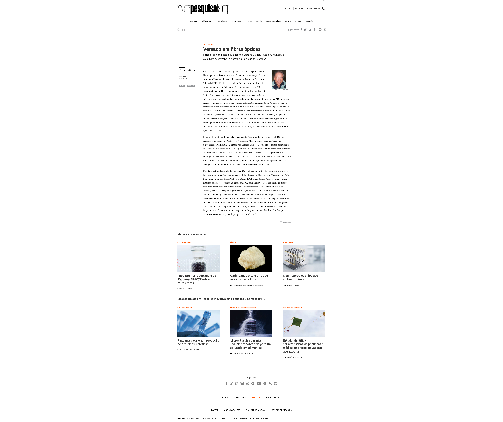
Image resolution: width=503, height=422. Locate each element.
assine (287, 9)
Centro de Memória (282, 410)
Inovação (190, 86)
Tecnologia (221, 21)
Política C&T (206, 21)
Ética (249, 21)
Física (182, 86)
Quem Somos (240, 398)
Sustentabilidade (273, 21)
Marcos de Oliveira (187, 70)
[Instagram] (236, 383)
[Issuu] (275, 383)
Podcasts (309, 21)
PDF (183, 30)
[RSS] (269, 383)
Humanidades (237, 21)
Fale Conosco (273, 398)
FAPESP (215, 410)
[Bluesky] (242, 383)
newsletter (298, 9)
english (315, 1)
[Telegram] (253, 383)
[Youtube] (259, 383)
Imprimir (178, 30)
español (323, 1)
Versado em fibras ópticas (231, 49)
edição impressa (313, 9)
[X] (231, 383)
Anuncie (256, 398)
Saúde (259, 21)
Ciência (193, 21)
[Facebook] (227, 383)
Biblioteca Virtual (256, 410)
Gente (288, 21)
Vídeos (298, 21)
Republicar (295, 30)
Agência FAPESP (232, 410)
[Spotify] (265, 383)
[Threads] (247, 383)
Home (225, 398)
